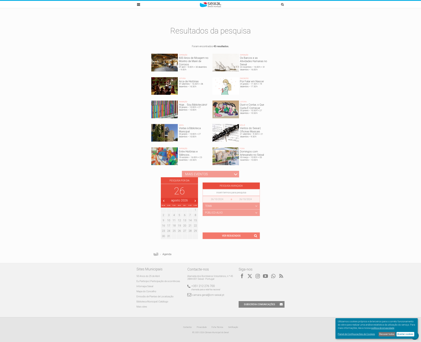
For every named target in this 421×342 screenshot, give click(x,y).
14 (190, 220)
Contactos (187, 327)
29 (195, 230)
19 (179, 225)
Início (155, 254)
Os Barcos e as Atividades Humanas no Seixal (241, 63)
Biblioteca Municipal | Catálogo (152, 301)
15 (195, 220)
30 (163, 236)
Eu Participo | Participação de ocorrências (158, 281)
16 (163, 225)
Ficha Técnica (217, 327)
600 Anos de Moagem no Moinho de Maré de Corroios (180, 63)
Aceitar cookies (405, 334)
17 (168, 225)
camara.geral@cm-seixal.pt (208, 294)
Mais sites (141, 306)
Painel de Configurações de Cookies (356, 334)
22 (195, 225)
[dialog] (376, 328)
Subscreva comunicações (259, 304)
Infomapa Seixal (144, 286)
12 (179, 220)
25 (174, 230)
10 (168, 220)
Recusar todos (386, 334)
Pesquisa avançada (231, 185)
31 (168, 236)
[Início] (210, 6)
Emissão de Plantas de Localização (154, 296)
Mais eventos (196, 174)
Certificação (233, 327)
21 (190, 225)
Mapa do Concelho (146, 291)
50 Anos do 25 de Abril (148, 276)
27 (184, 230)
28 (190, 230)
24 (168, 230)
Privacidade (202, 327)
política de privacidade (382, 328)
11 (174, 220)
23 (163, 230)
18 (174, 225)
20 (184, 225)
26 (179, 230)
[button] (231, 206)
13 (184, 220)
